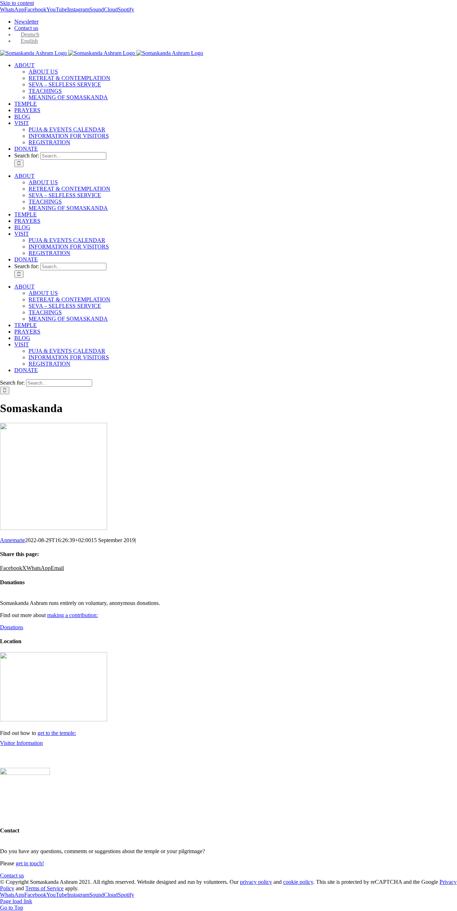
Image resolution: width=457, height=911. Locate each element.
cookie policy (298, 882)
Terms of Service (44, 888)
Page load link (16, 901)
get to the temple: (56, 733)
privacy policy (256, 882)
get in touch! (30, 863)
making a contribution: (72, 615)
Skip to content (17, 3)
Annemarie (12, 540)
